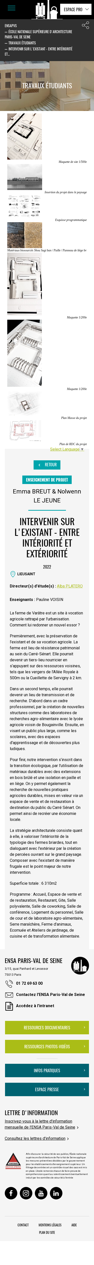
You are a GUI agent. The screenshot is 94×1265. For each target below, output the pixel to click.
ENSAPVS (11, 25)
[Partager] (85, 26)
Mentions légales (50, 1224)
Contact (23, 1224)
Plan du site (47, 1232)
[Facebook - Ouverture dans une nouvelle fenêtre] (11, 1193)
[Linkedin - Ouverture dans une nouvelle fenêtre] (56, 1193)
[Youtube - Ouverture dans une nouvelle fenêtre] (41, 1193)
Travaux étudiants (22, 42)
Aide (74, 1224)
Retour (50, 465)
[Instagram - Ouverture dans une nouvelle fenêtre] (26, 1193)
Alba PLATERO (70, 586)
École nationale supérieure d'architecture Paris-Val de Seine (38, 34)
